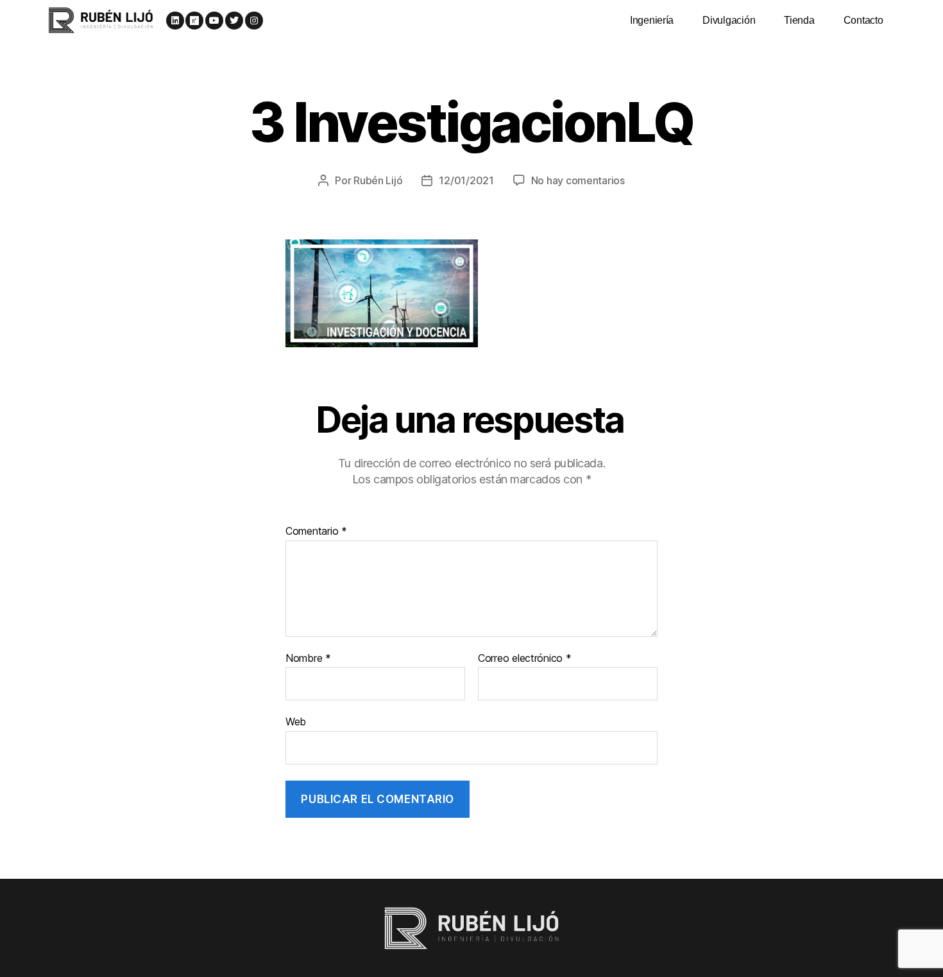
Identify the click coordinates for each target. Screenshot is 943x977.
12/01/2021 (466, 180)
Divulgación (728, 20)
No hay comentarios (578, 180)
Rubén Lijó (377, 180)
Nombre (308, 658)
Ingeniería (652, 20)
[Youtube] (214, 21)
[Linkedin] (175, 21)
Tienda (799, 20)
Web (295, 721)
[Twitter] (234, 21)
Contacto (863, 20)
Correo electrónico (525, 658)
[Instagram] (254, 21)
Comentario (316, 531)
